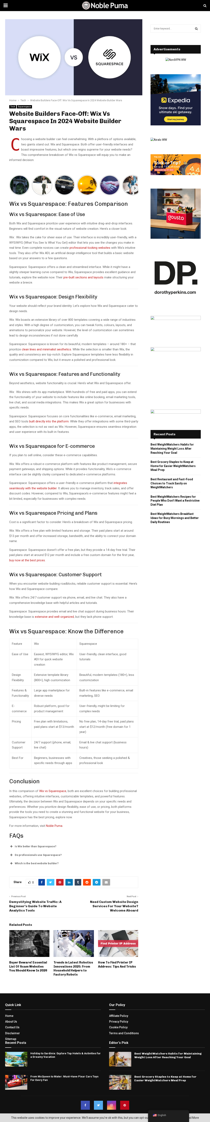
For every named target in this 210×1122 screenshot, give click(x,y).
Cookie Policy (118, 1027)
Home (9, 1015)
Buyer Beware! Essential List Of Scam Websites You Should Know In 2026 (28, 966)
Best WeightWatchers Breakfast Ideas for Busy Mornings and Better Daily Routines (175, 517)
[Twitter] (98, 1105)
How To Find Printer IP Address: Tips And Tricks (117, 964)
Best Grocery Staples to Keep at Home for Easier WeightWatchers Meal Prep (173, 466)
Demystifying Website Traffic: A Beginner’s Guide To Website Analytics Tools (35, 906)
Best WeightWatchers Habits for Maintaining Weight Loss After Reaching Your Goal (172, 448)
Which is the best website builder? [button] (37, 863)
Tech (12, 107)
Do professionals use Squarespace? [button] (38, 854)
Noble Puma (53, 826)
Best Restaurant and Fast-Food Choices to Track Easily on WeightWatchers (172, 483)
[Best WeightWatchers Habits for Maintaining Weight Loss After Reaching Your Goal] (120, 1059)
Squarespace (24, 107)
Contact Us (12, 1027)
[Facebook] (85, 1105)
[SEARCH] (196, 29)
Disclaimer (12, 1033)
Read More (192, 1117)
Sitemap (10, 1039)
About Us (11, 1021)
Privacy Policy (118, 1021)
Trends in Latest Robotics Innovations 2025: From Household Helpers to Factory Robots (73, 968)
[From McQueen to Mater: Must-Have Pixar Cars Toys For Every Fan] (16, 1082)
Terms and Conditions (124, 1033)
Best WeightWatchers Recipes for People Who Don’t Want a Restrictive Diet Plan (175, 500)
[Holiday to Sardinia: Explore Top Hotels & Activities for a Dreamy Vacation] (16, 1059)
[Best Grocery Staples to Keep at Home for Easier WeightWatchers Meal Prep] (120, 1082)
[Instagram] (111, 1105)
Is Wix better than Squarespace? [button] (35, 846)
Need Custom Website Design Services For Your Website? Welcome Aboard (114, 906)
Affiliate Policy (118, 1015)
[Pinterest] (124, 1105)
